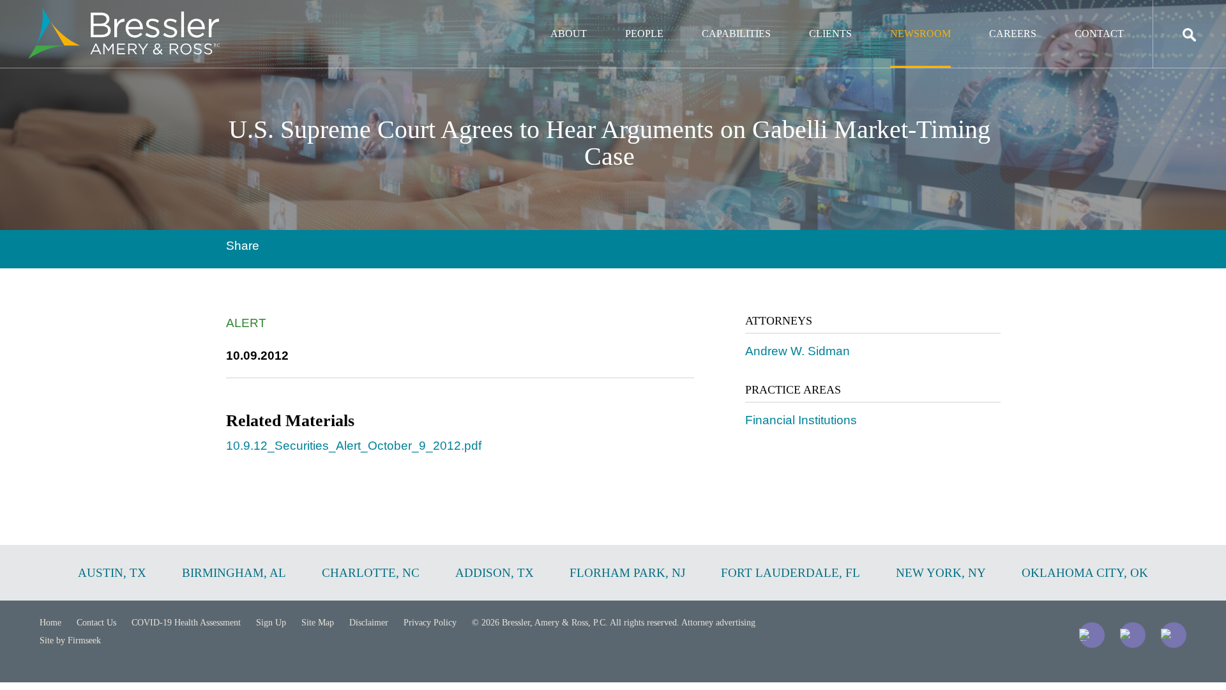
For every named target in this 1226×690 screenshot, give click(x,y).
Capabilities (736, 33)
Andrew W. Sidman (797, 351)
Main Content (566, 16)
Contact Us (96, 622)
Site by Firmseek (70, 640)
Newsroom (920, 33)
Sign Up (271, 622)
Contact (1099, 33)
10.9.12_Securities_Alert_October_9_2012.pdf (353, 445)
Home (50, 622)
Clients (830, 33)
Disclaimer (368, 622)
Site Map (317, 622)
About (568, 33)
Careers (1012, 33)
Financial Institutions (801, 420)
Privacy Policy (430, 622)
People (644, 33)
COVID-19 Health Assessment (186, 622)
